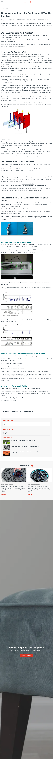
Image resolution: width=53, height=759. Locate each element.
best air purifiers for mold (15, 185)
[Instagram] (5, 433)
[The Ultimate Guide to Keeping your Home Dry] (6, 447)
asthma (36, 85)
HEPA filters (4, 164)
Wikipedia (7, 139)
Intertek (34, 249)
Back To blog (5, 8)
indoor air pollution (5, 81)
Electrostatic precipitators (31, 54)
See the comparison (26, 655)
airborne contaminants (6, 170)
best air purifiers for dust (28, 184)
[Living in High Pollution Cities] (6, 453)
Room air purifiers (10, 87)
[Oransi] (26, 2)
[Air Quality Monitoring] (6, 442)
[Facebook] (3, 433)
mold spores (34, 151)
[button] (2, 2)
